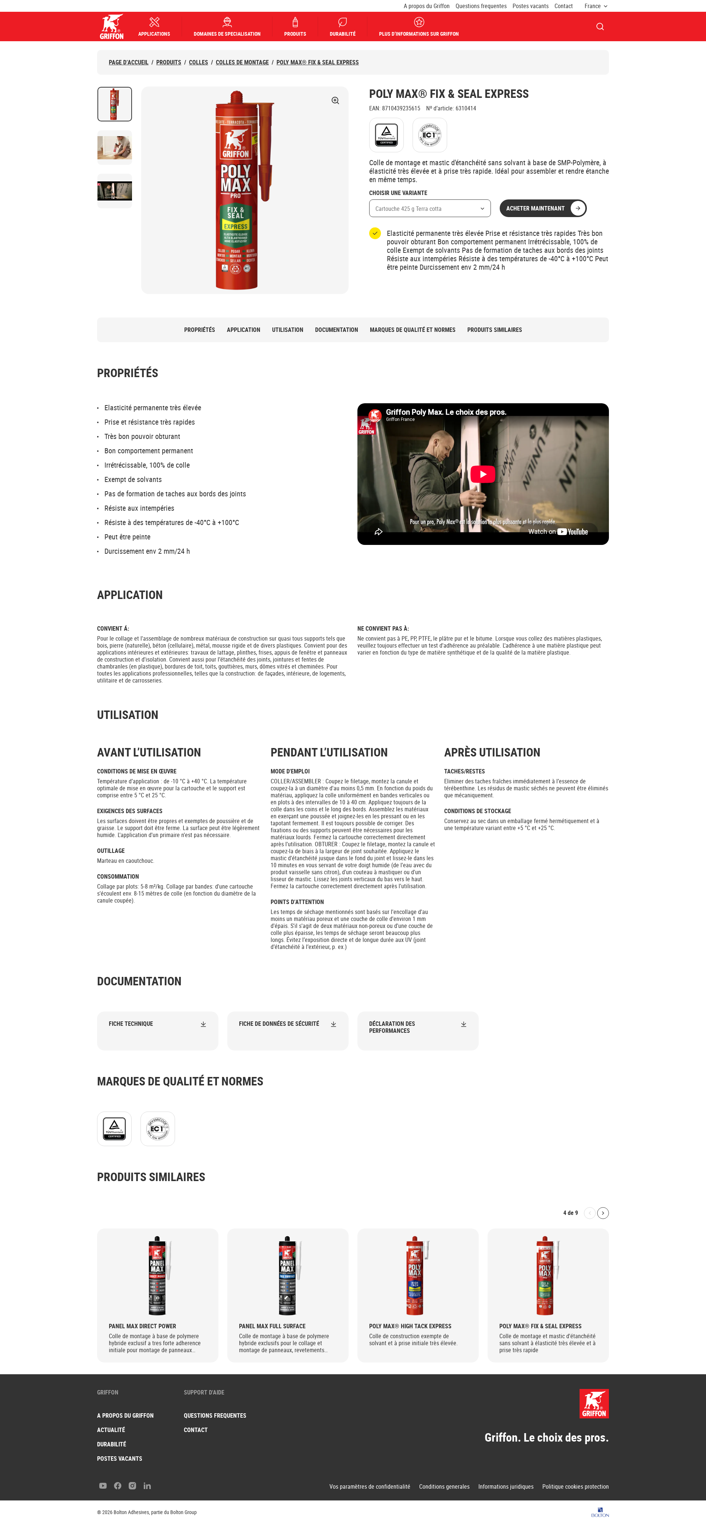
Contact (564, 6)
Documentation (336, 329)
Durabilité (343, 33)
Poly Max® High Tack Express (410, 1326)
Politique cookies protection (575, 1486)
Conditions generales (444, 1486)
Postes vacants (531, 6)
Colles (198, 62)
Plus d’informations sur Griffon (419, 33)
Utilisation (287, 329)
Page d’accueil (129, 62)
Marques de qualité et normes (413, 329)
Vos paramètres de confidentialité (369, 1486)
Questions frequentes (481, 6)
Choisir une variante (398, 193)
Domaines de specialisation (227, 33)
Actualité (111, 1430)
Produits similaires (494, 329)
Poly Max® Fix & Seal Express (318, 62)
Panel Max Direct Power (142, 1326)
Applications (154, 33)
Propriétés (199, 329)
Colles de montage (242, 62)
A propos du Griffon (427, 6)
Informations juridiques (506, 1486)
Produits (295, 33)
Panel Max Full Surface (272, 1326)
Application (243, 329)
